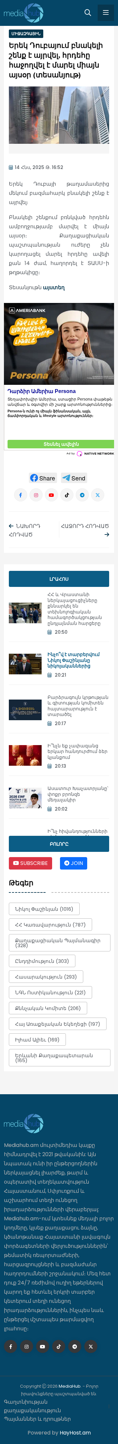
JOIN (76, 863)
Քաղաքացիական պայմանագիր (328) (58, 943)
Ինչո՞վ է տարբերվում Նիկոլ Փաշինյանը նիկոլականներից (74, 660)
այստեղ (54, 287)
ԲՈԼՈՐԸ (59, 844)
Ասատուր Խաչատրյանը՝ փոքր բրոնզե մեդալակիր (78, 794)
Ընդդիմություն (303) (42, 961)
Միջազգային (26, 33)
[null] (43, 478)
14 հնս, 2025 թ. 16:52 (39, 167)
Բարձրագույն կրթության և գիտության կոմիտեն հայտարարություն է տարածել (78, 706)
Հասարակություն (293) (46, 976)
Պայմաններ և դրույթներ (37, 1419)
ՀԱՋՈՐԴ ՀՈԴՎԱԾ (85, 526)
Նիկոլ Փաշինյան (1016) (44, 909)
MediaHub (70, 1386)
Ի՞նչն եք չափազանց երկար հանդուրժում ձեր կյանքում (78, 751)
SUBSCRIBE (33, 863)
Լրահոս (59, 579)
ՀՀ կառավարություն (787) (50, 924)
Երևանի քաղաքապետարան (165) (54, 1058)
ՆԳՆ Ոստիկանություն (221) (50, 992)
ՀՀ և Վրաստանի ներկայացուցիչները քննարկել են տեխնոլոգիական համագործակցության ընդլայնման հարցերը (75, 609)
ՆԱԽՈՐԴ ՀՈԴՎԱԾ (24, 530)
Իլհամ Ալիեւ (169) (37, 1039)
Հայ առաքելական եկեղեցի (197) (57, 1024)
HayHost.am (75, 1432)
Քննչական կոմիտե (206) (48, 1008)
